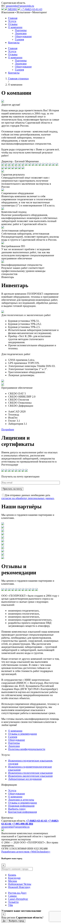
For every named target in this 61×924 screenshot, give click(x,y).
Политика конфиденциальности (26, 749)
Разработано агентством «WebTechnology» (25, 851)
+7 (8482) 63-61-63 (31, 9)
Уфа (10, 905)
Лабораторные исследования (25, 779)
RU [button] (3, 5)
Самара (12, 895)
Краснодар (14, 877)
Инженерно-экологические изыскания (30, 775)
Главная (12, 18)
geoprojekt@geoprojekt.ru (20, 5)
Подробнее (7, 429)
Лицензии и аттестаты (21, 799)
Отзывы (12, 24)
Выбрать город (16, 808)
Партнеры (21, 30)
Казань (12, 874)
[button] (14, 9)
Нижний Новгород (19, 887)
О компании (15, 27)
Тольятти (13, 902)
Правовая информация (21, 805)
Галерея (19, 39)
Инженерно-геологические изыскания (30, 772)
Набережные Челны (19, 884)
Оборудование (23, 36)
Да (4, 921)
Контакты (13, 42)
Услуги (12, 21)
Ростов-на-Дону (17, 892)
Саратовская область (13, 2)
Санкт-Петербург (18, 899)
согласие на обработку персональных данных (27, 498)
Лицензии (21, 33)
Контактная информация (22, 811)
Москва (12, 881)
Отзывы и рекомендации (22, 733)
